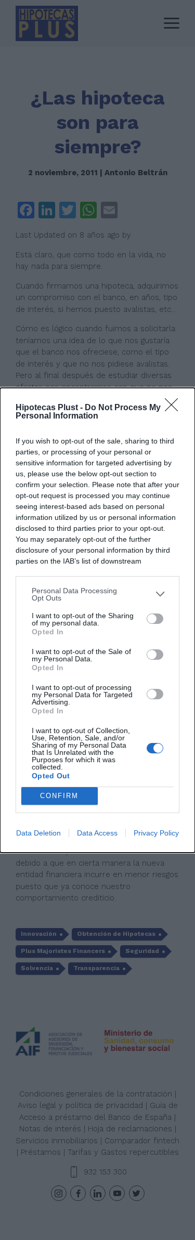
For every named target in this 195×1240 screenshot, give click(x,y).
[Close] (175, 408)
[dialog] (97, 620)
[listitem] (97, 594)
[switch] (155, 619)
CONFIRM (59, 796)
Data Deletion (38, 833)
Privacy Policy (156, 833)
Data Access (97, 833)
